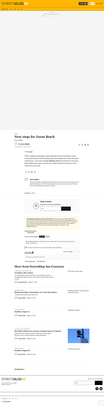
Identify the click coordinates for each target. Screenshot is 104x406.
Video (29, 270)
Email (42, 208)
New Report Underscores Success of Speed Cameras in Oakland (38, 331)
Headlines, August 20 (22, 350)
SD (22, 9)
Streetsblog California (22, 270)
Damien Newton (22, 282)
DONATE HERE (5, 9)
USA (15, 9)
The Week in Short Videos (24, 273)
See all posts (19, 369)
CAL (11, 9)
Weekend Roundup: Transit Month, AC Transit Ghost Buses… (36, 292)
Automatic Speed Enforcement (22, 329)
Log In (82, 3)
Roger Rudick (22, 298)
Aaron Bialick (25, 144)
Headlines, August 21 (22, 312)
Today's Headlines (19, 309)
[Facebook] (97, 388)
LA (18, 9)
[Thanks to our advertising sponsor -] (52, 72)
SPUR (30, 152)
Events (16, 133)
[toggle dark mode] (92, 3)
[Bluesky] (100, 388)
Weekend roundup (19, 290)
